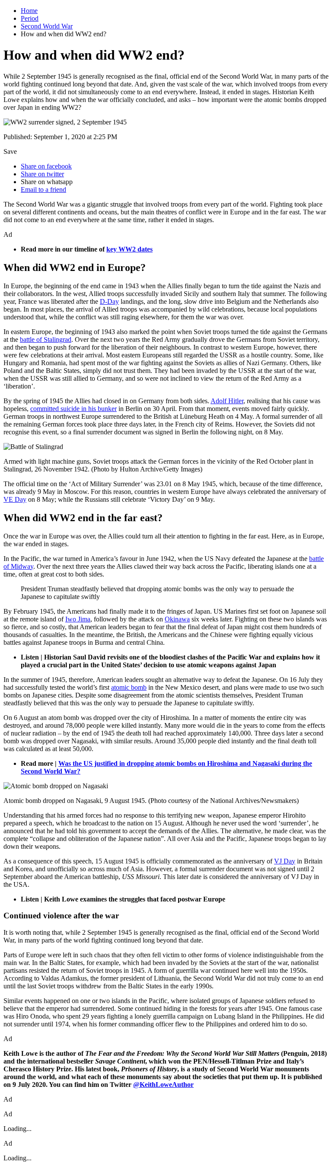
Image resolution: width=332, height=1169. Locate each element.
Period (29, 18)
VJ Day (284, 861)
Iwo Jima (77, 619)
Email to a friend (43, 189)
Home (29, 10)
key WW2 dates (129, 249)
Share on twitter (42, 174)
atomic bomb (129, 687)
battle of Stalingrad (45, 339)
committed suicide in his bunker (73, 408)
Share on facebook (46, 166)
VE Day (14, 499)
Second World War (47, 26)
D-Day (109, 301)
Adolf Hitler (227, 401)
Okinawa (177, 619)
